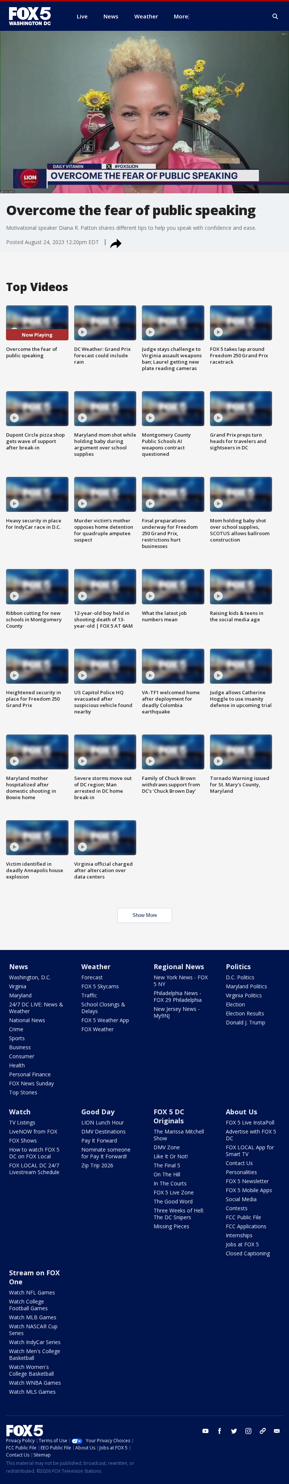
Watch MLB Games (32, 1317)
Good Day (97, 1111)
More (181, 16)
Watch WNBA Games (35, 1382)
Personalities (241, 1172)
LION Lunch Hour (102, 1122)
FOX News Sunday (31, 1083)
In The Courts (170, 1183)
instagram (248, 1431)
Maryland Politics (246, 986)
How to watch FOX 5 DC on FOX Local (34, 1153)
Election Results (245, 1013)
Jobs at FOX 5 (242, 1244)
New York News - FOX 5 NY (181, 981)
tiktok (263, 1431)
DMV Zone (167, 1147)
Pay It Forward (99, 1140)
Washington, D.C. (30, 977)
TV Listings (22, 1122)
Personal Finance (30, 1074)
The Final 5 (167, 1165)
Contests (237, 1208)
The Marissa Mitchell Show (179, 1135)
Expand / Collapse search (275, 17)
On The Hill (167, 1174)
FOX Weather (97, 1029)
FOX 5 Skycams (100, 986)
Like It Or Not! (171, 1156)
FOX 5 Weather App (105, 1020)
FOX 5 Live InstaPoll (250, 1122)
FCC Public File (243, 1217)
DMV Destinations (103, 1131)
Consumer (21, 1056)
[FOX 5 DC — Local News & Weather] (34, 16)
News (18, 966)
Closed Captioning (248, 1253)
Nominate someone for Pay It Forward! (106, 1153)
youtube (205, 1431)
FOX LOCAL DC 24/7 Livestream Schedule (34, 1169)
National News (27, 1020)
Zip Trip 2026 (97, 1165)
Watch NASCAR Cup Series (33, 1330)
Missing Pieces (171, 1226)
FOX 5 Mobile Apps (249, 1190)
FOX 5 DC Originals (169, 1116)
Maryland (20, 995)
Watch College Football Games (28, 1305)
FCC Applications (246, 1226)
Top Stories (23, 1092)
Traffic (89, 995)
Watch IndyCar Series (35, 1342)
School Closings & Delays (103, 1008)
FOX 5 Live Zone (174, 1192)
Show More (144, 915)
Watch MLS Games (32, 1391)
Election (235, 1004)
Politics (238, 966)
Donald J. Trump (245, 1022)
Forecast (92, 977)
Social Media (241, 1199)
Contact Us (239, 1163)
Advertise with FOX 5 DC (251, 1135)
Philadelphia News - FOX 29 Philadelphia (178, 996)
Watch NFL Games (32, 1292)
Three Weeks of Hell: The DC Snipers (179, 1214)
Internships (239, 1235)
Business (20, 1047)
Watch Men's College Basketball (34, 1354)
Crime (16, 1029)
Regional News (179, 966)
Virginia (17, 986)
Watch (19, 1111)
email (277, 1431)
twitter (234, 1431)
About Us (241, 1111)
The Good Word (173, 1201)
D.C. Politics (240, 977)
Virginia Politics (244, 995)
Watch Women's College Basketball (31, 1370)
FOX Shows (23, 1140)
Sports (17, 1038)
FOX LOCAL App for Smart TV (250, 1151)
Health (17, 1065)
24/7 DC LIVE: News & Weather (36, 1008)
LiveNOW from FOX (33, 1131)
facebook (220, 1431)
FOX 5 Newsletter (247, 1181)
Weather (96, 966)
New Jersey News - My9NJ (177, 1012)
